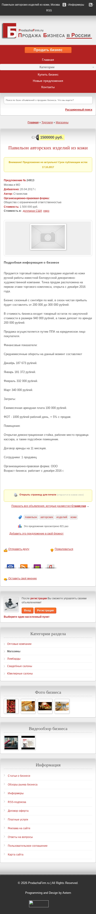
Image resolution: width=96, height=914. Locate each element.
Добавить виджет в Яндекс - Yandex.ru (50, 565)
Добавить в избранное (37, 565)
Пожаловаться (64, 549)
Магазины (62, 122)
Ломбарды (14, 658)
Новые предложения (48, 81)
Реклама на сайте (19, 828)
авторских (46, 517)
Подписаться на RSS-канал (24, 565)
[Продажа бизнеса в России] (48, 30)
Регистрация (45, 610)
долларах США (32, 210)
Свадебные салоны (19, 666)
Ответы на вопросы (20, 837)
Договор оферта (18, 810)
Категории (27, 67)
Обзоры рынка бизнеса (23, 784)
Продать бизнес (48, 50)
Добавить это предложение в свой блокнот (36, 533)
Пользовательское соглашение (28, 845)
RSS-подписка (17, 802)
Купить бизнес (48, 74)
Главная (48, 59)
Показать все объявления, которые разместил (48, 506)
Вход (27, 610)
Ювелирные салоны (20, 673)
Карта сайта (15, 854)
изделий (61, 517)
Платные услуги (18, 819)
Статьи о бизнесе (19, 775)
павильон (31, 517)
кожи (74, 517)
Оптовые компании (19, 644)
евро (46, 210)
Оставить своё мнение (22, 578)
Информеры (16, 793)
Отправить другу (18, 549)
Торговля (47, 122)
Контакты (48, 87)
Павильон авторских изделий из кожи (48, 148)
